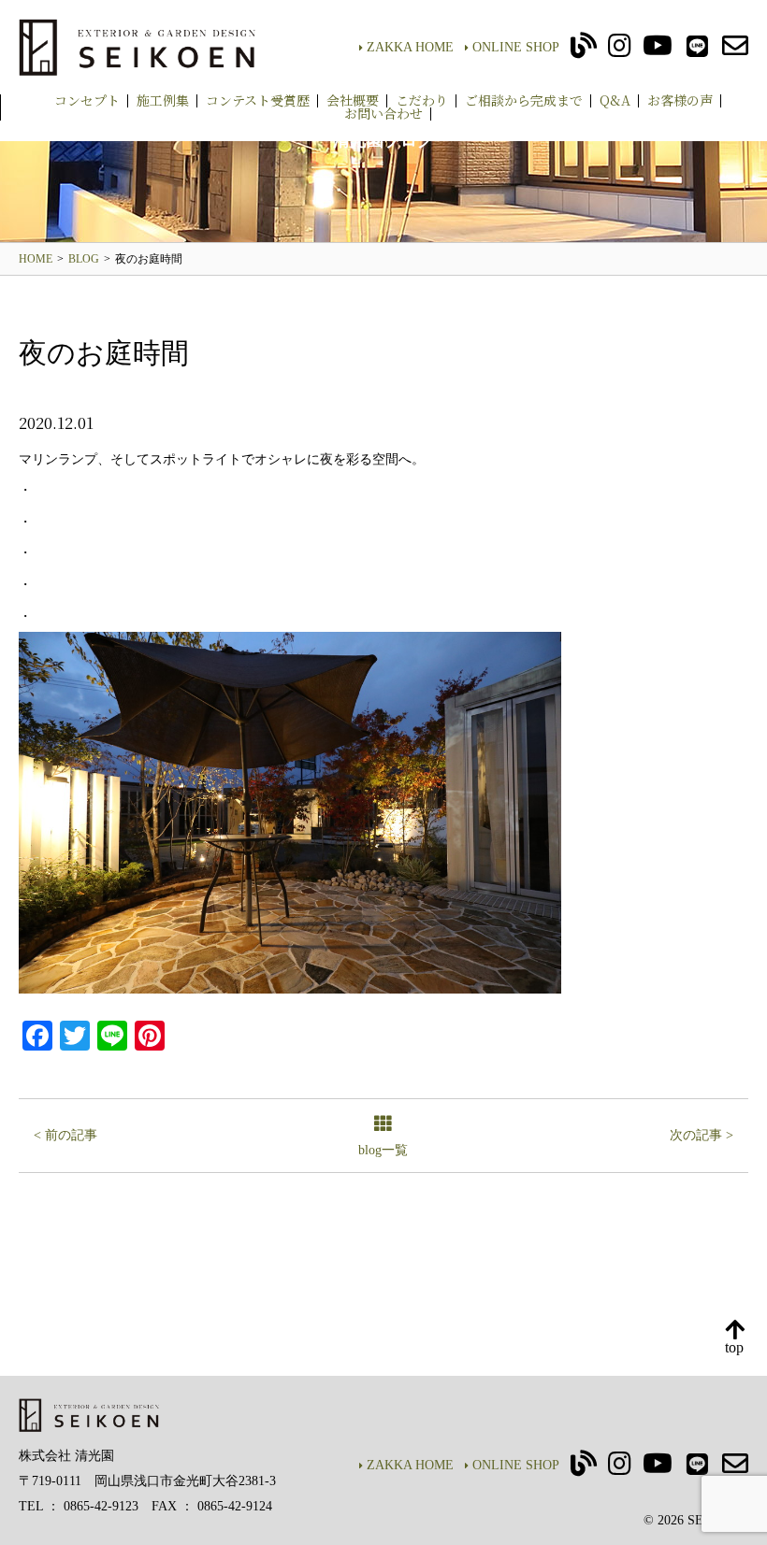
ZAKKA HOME (410, 47)
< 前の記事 (65, 1135)
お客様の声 (680, 100)
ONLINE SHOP (515, 47)
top (734, 1347)
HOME (35, 258)
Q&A (615, 100)
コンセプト (87, 100)
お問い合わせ (383, 113)
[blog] (584, 51)
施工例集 (163, 100)
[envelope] (735, 51)
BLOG (83, 258)
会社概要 (352, 100)
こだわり (422, 100)
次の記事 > (701, 1135)
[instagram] (619, 51)
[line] (697, 51)
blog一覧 (383, 1150)
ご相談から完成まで (524, 100)
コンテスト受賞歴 (258, 100)
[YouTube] (658, 51)
